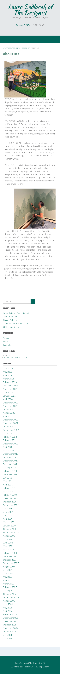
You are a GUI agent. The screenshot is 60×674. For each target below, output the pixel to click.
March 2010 (8, 491)
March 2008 (8, 549)
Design (6, 338)
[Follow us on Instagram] (28, 30)
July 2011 (7, 478)
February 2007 (10, 587)
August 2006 (9, 601)
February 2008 (10, 553)
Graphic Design (36, 667)
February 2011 (10, 488)
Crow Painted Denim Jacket (16, 323)
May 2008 (7, 546)
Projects (7, 345)
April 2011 (8, 484)
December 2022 (10, 419)
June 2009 (8, 512)
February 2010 (10, 495)
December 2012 (10, 474)
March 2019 (8, 450)
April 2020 (8, 447)
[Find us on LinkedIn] (32, 30)
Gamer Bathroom (11, 320)
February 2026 (10, 382)
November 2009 (10, 498)
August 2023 (9, 413)
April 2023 (8, 416)
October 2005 (9, 624)
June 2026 (8, 368)
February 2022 (10, 437)
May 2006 (7, 607)
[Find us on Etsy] (36, 30)
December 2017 (10, 460)
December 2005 (10, 618)
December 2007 (10, 556)
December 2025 (10, 385)
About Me (15, 667)
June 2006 (8, 604)
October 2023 (9, 409)
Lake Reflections (10, 316)
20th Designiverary (12, 327)
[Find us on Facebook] (24, 30)
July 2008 (7, 539)
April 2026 (8, 375)
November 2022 (10, 423)
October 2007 (9, 560)
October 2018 (9, 457)
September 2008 (11, 532)
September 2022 (11, 430)
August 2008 (9, 536)
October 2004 (9, 631)
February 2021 (10, 440)
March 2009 (8, 522)
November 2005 (10, 621)
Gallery (46, 667)
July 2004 (7, 635)
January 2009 (9, 525)
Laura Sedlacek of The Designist (30, 9)
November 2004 (10, 628)
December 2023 (10, 402)
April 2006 (8, 611)
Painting (27, 667)
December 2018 (10, 454)
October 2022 (9, 426)
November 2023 (10, 406)
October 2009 (9, 501)
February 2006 (10, 614)
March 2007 (8, 583)
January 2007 (9, 590)
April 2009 (8, 519)
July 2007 (7, 570)
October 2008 (9, 529)
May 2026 (7, 372)
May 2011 (7, 481)
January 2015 (9, 467)
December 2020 (10, 443)
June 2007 (8, 573)
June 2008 (8, 542)
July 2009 (7, 508)
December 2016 (10, 464)
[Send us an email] (20, 30)
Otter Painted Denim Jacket (16, 313)
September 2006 (11, 597)
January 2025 (9, 396)
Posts (5, 341)
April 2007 (8, 580)
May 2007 (7, 577)
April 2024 (8, 399)
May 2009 (7, 515)
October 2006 (9, 594)
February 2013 (10, 471)
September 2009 (11, 505)
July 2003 (7, 638)
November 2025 (10, 389)
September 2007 (11, 563)
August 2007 (9, 566)
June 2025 (8, 392)
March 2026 (8, 378)
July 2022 (7, 433)
